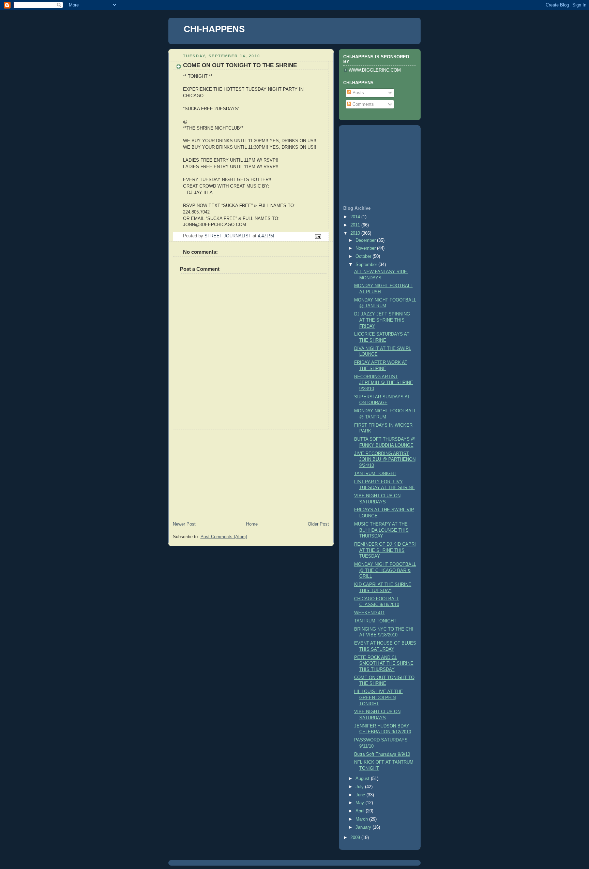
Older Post (318, 524)
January (364, 827)
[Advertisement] (219, 472)
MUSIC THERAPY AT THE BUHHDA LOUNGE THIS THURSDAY (381, 530)
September (367, 264)
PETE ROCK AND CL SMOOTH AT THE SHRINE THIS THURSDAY (383, 663)
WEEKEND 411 (369, 612)
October (364, 256)
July (360, 786)
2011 (355, 225)
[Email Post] (318, 236)
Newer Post (184, 524)
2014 (355, 217)
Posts (357, 92)
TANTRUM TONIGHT (375, 473)
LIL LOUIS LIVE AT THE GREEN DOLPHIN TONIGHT (378, 697)
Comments (362, 104)
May (360, 802)
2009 (355, 837)
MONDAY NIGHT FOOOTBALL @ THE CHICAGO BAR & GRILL (385, 570)
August (363, 778)
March (362, 819)
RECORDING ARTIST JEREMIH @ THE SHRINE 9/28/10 (383, 382)
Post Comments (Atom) (223, 536)
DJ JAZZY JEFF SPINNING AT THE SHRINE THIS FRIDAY (382, 320)
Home (252, 524)
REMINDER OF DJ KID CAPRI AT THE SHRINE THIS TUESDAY (385, 550)
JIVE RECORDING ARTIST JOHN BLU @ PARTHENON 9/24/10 (385, 459)
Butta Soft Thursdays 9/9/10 (382, 754)
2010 (355, 233)
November (366, 248)
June (361, 795)
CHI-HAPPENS (214, 29)
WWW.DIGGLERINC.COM (375, 70)
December (366, 240)
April (361, 811)
